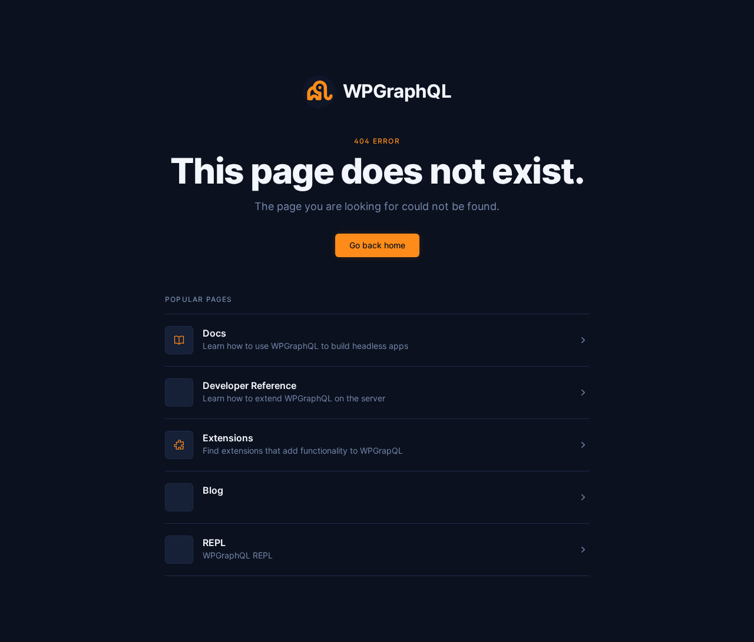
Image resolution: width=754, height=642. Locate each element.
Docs (214, 333)
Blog (213, 490)
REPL (214, 542)
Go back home (377, 245)
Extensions (228, 438)
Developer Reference (249, 385)
